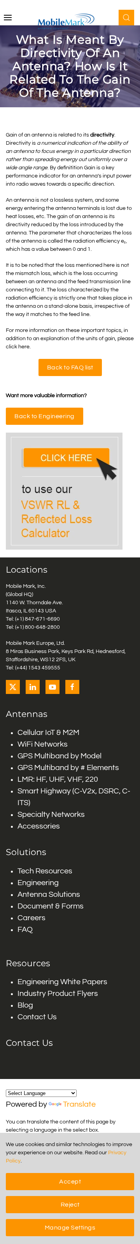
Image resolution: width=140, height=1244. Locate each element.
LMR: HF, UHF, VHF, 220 (58, 779)
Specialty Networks (51, 814)
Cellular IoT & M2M (48, 732)
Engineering (38, 883)
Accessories (39, 826)
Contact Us (37, 1017)
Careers (32, 918)
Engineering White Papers (62, 982)
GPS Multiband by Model (60, 756)
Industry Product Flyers (58, 993)
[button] (8, 17)
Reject (70, 1204)
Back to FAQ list (70, 367)
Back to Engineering (44, 416)
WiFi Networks (43, 744)
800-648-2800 (42, 627)
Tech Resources (45, 871)
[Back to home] (70, 21)
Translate (79, 1104)
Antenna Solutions (49, 894)
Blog (25, 1005)
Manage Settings (70, 1227)
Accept (70, 1181)
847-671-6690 (42, 619)
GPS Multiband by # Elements (68, 768)
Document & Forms (51, 906)
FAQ (25, 929)
